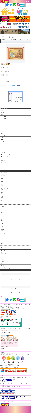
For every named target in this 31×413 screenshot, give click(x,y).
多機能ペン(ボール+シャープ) (5, 229)
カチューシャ (3, 220)
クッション (2, 200)
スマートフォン (3, 248)
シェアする (18, 85)
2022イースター (3, 267)
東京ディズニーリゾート (4, 112)
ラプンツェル (2, 137)
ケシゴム (2, 234)
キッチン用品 (10, 35)
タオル (2, 192)
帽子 (1, 219)
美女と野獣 (2, 131)
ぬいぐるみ (2, 252)
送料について (18, 410)
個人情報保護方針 (14, 410)
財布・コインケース (4, 247)
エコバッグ (2, 211)
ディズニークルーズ (4, 174)
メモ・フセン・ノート (4, 233)
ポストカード (3, 237)
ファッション (2, 208)
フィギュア (2, 258)
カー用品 (2, 206)
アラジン (2, 133)
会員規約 (22, 410)
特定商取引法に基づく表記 (8, 410)
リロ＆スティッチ (3, 152)
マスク (2, 223)
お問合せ (25, 410)
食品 (1, 263)
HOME (2, 35)
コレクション (2, 256)
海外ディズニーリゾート (4, 172)
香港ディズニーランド (4, 178)
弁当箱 (2, 203)
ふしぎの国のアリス (3, 141)
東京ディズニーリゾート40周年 (5, 268)
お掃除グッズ (3, 196)
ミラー (2, 216)
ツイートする (13, 85)
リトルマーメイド (3, 135)
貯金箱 (2, 197)
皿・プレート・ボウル (4, 181)
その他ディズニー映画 (4, 160)
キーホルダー (3, 244)
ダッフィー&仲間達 (3, 118)
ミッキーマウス (3, 120)
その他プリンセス (3, 139)
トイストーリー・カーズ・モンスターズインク (7, 154)
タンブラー (2, 184)
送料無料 (2, 110)
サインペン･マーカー (4, 230)
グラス (2, 185)
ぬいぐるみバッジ (3, 253)
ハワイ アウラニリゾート (4, 175)
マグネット (2, 238)
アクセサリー (2, 241)
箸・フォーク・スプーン (4, 188)
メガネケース (3, 215)
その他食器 (2, 189)
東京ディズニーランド (8, 81)
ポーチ (2, 212)
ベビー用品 (2, 261)
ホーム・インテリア (5, 35)
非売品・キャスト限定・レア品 (5, 162)
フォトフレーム (3, 193)
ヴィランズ (2, 158)
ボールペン (2, 226)
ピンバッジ (2, 259)
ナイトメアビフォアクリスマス (5, 156)
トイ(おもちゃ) (3, 250)
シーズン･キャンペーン (4, 265)
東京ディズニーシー (3, 116)
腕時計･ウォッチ (3, 243)
